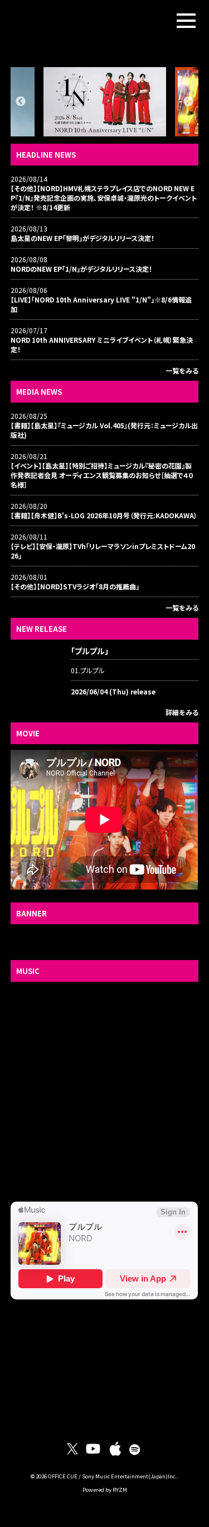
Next (188, 101)
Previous (20, 101)
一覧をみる (182, 370)
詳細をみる (182, 712)
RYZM (120, 1489)
